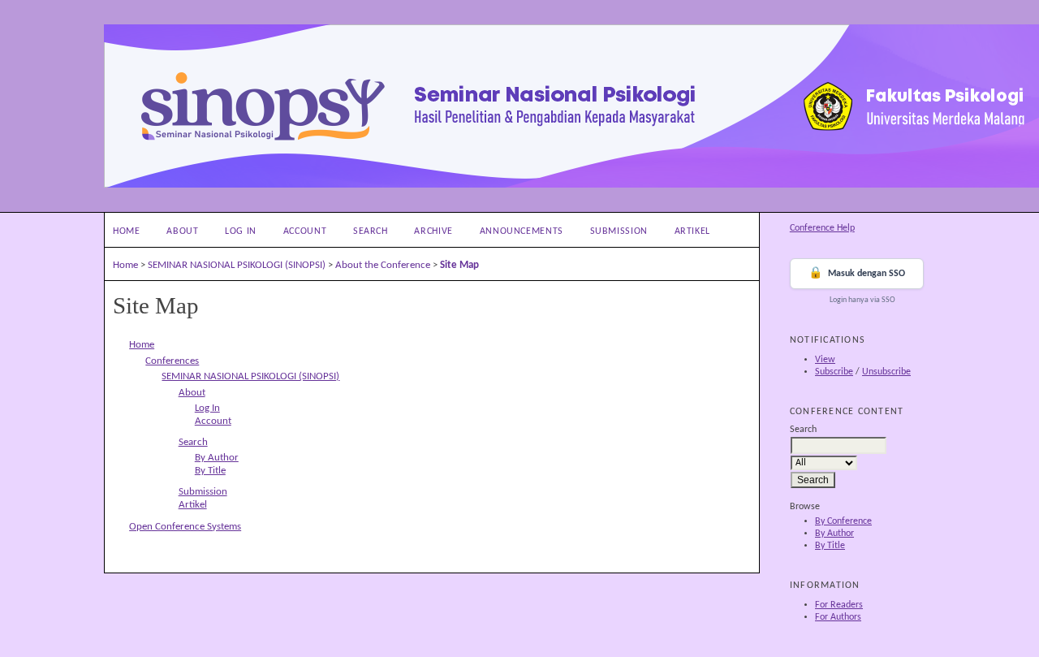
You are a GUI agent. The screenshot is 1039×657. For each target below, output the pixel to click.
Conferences (172, 361)
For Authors (838, 617)
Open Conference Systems (185, 526)
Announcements (521, 231)
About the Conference (382, 265)
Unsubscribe (886, 372)
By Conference (843, 521)
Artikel (692, 231)
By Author (834, 533)
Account (304, 231)
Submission (619, 231)
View (825, 360)
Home (126, 231)
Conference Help (822, 228)
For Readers (839, 605)
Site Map (459, 265)
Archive (433, 231)
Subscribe (834, 372)
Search (370, 231)
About (182, 231)
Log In (241, 231)
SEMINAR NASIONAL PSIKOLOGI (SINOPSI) (236, 265)
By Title (830, 546)
